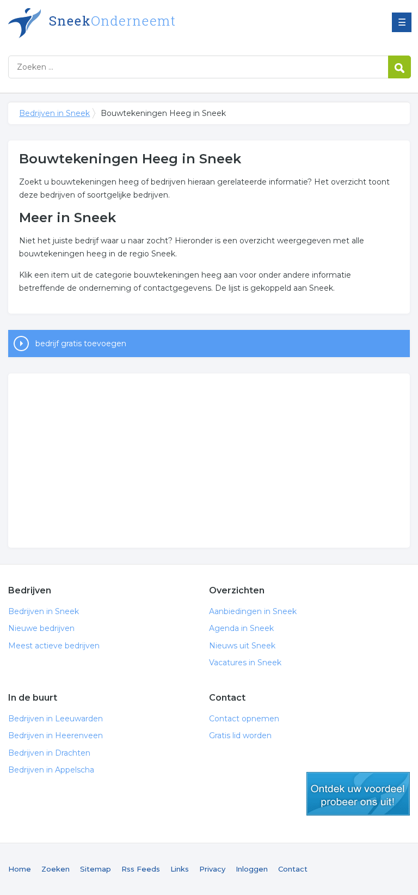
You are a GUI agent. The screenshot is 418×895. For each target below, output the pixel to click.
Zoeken (55, 869)
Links (179, 869)
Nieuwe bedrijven (41, 628)
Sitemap (95, 869)
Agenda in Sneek (241, 628)
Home (19, 869)
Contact (293, 869)
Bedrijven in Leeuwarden (55, 719)
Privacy (212, 869)
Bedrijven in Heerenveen (55, 735)
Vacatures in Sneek (245, 662)
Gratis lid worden (240, 735)
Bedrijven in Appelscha (51, 770)
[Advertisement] (208, 460)
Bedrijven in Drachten (49, 753)
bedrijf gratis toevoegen (80, 343)
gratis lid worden (358, 794)
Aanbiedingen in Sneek (253, 611)
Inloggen (252, 869)
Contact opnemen (244, 719)
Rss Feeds (140, 869)
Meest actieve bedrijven (54, 646)
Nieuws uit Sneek (242, 646)
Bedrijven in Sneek (144, 23)
